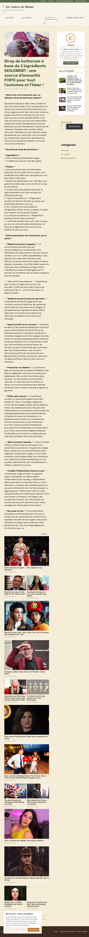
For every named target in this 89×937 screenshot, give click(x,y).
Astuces (49, 17)
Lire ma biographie (71, 63)
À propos (43, 1)
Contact (50, 1)
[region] (22, 922)
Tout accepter (33, 929)
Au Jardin (27, 17)
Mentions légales (81, 1)
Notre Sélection (74, 17)
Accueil (10, 17)
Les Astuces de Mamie (20, 6)
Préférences (11, 929)
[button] (45, 23)
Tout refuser (22, 929)
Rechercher (66, 122)
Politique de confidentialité (64, 1)
